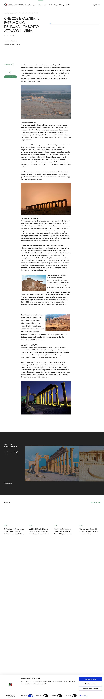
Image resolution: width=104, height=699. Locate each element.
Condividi (7, 64)
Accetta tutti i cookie (90, 679)
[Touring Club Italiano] (14, 4)
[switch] (45, 695)
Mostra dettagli (84, 695)
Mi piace (10, 77)
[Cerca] (96, 4)
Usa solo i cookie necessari (90, 688)
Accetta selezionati (90, 684)
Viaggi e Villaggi (59, 5)
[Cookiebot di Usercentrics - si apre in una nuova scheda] (10, 696)
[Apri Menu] (99, 4)
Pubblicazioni (48, 5)
